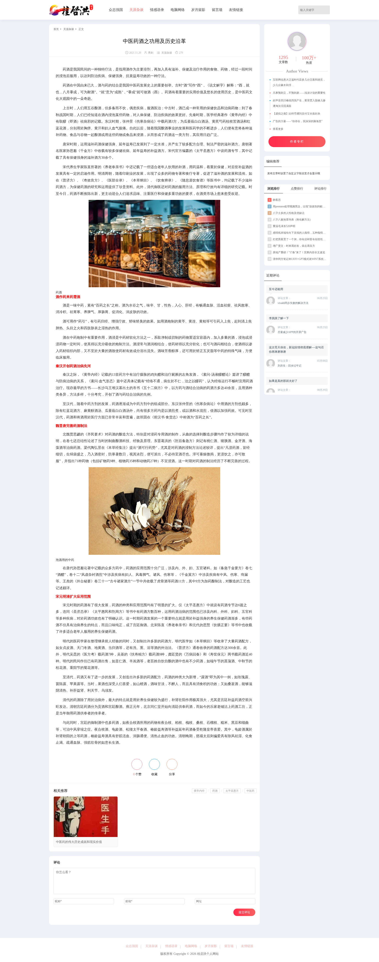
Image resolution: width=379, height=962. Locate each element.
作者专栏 (297, 141)
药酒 (215, 790)
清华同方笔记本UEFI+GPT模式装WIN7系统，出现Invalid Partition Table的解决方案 (317, 259)
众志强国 (116, 10)
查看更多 (278, 128)
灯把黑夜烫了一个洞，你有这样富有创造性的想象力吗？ (304, 239)
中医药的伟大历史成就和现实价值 (79, 842)
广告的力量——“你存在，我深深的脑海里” (297, 121)
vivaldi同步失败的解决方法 (293, 303)
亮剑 (150, 52)
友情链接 (236, 10)
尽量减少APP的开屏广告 (292, 332)
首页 (56, 29)
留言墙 (217, 10)
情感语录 (157, 10)
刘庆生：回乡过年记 (289, 365)
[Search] (327, 9)
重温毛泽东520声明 (282, 226)
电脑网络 (178, 10)
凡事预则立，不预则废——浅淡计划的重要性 (299, 92)
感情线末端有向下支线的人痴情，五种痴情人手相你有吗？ (305, 232)
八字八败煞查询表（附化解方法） (290, 219)
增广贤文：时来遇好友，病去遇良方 (292, 245)
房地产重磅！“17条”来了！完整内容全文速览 (297, 252)
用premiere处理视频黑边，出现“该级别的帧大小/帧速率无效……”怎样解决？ (315, 206)
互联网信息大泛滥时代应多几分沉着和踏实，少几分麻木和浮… (299, 82)
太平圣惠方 (232, 790)
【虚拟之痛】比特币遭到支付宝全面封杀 (296, 113)
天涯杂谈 (136, 10)
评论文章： (284, 298)
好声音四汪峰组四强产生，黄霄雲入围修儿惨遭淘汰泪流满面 (299, 103)
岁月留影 (198, 10)
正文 (81, 29)
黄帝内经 (199, 790)
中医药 (250, 790)
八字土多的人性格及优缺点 (286, 213)
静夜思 (275, 199)
